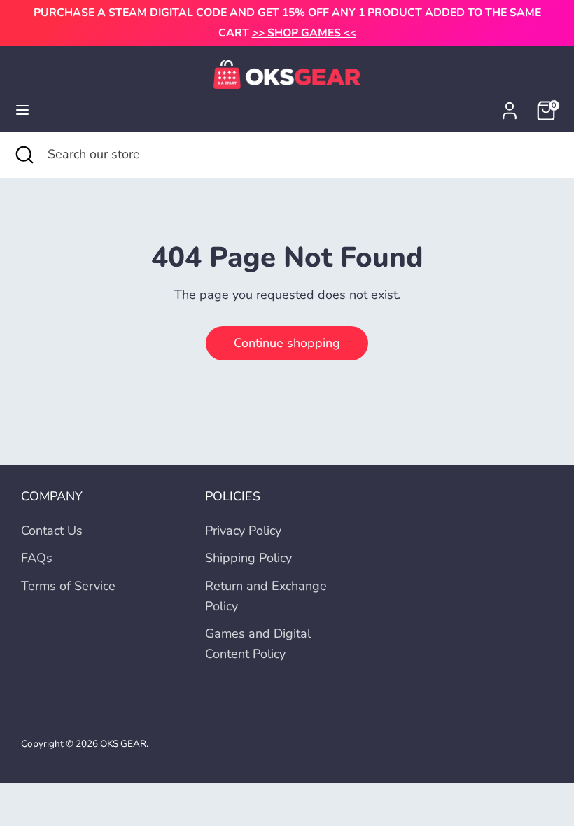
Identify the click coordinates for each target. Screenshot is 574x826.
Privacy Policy (243, 530)
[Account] (510, 106)
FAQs (36, 558)
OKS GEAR (123, 743)
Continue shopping (287, 343)
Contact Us (52, 530)
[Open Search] (23, 154)
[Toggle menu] (22, 110)
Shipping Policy (248, 558)
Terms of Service (68, 586)
